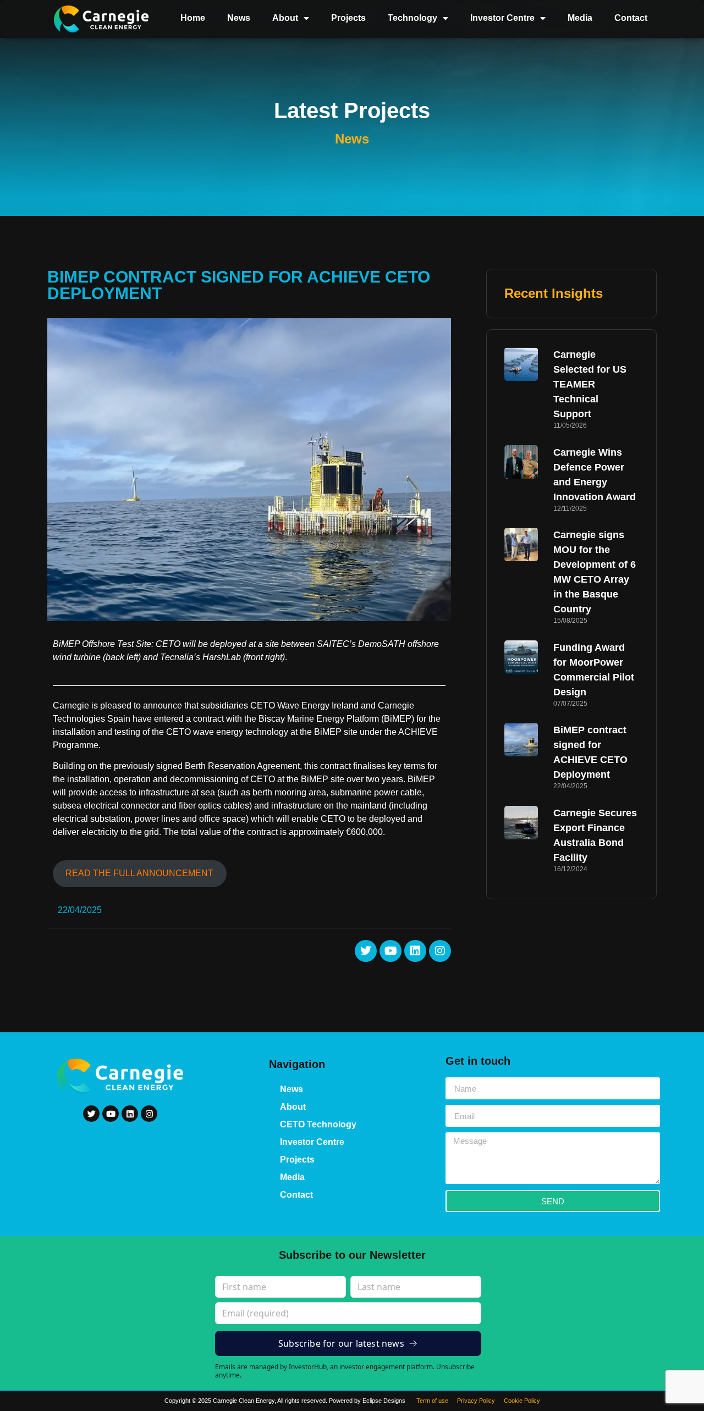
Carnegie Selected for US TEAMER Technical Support (589, 384)
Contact (630, 18)
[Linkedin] (415, 951)
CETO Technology (318, 1124)
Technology (412, 18)
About (285, 18)
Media (580, 18)
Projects (348, 18)
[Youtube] (391, 951)
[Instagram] (440, 951)
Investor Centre (502, 18)
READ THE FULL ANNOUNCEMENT (139, 873)
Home (192, 18)
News (238, 18)
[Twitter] (366, 951)
